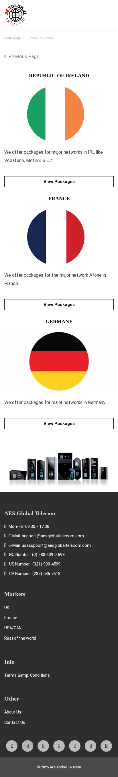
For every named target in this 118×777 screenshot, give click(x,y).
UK (6, 607)
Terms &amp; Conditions (27, 675)
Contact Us (14, 722)
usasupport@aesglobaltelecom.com (56, 545)
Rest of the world (20, 638)
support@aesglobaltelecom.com (53, 535)
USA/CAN (12, 628)
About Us (12, 712)
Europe (10, 618)
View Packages (59, 181)
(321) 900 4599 (46, 564)
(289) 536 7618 (46, 573)
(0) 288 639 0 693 (48, 554)
